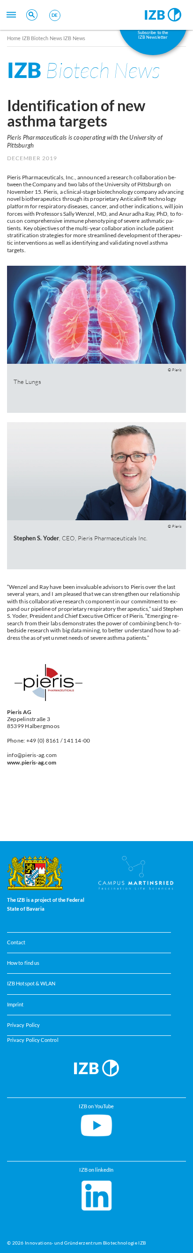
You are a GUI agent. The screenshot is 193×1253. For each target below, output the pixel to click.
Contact (16, 942)
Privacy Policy (23, 1025)
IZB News (74, 38)
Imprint (15, 1004)
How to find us (23, 963)
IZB (83, 70)
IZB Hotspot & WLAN (31, 983)
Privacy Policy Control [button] (33, 1040)
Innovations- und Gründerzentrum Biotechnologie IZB (85, 1243)
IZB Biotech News (42, 38)
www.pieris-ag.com (31, 762)
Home (14, 38)
